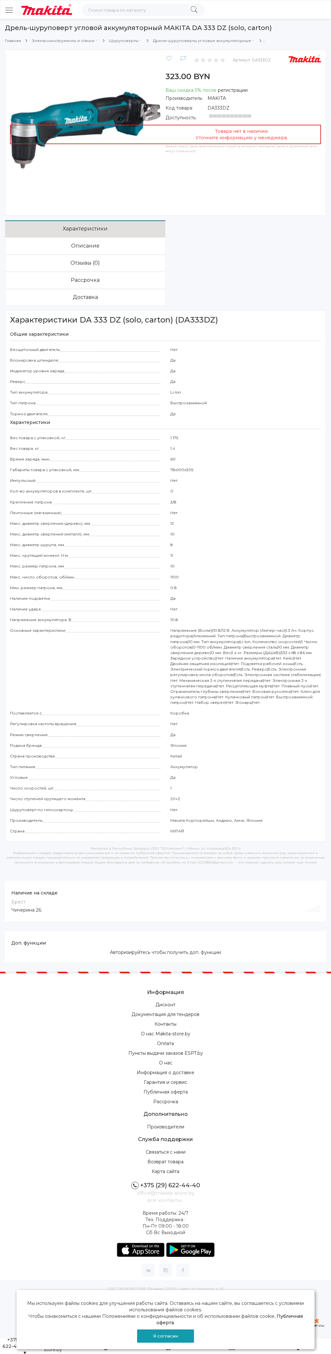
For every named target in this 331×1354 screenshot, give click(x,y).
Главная (13, 40)
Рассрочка (85, 280)
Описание (85, 246)
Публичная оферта (166, 1092)
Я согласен (165, 1335)
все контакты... (165, 1200)
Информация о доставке (165, 1072)
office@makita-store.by (165, 1193)
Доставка (85, 297)
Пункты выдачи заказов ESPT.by (165, 1053)
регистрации (233, 90)
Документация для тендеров (165, 1014)
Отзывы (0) (85, 263)
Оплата (165, 1043)
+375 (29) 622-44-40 (170, 1185)
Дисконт (165, 1005)
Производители (165, 1127)
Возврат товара (165, 1162)
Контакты (165, 1024)
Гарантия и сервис (165, 1082)
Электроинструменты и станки (63, 40)
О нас (165, 1063)
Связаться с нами (166, 1152)
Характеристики (85, 229)
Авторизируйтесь (130, 952)
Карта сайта (165, 1171)
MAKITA (217, 98)
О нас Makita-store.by (165, 1034)
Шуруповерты (123, 40)
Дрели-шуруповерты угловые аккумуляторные (202, 40)
